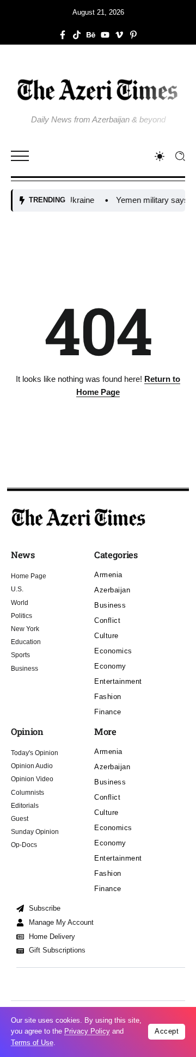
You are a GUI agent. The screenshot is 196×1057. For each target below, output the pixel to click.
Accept (167, 1031)
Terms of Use (32, 1043)
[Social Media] (62, 34)
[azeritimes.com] (98, 89)
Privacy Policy (87, 1031)
